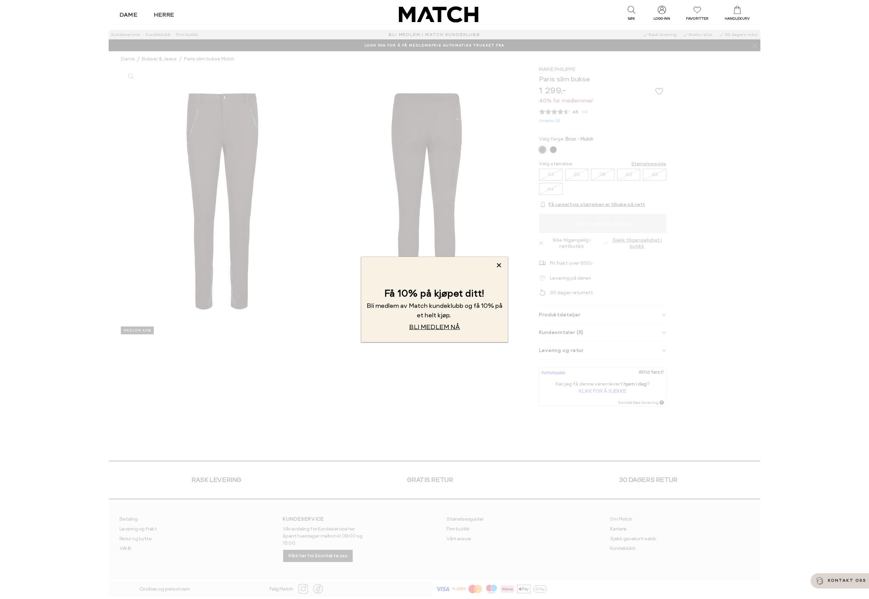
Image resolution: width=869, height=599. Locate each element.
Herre (164, 14)
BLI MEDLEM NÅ (434, 327)
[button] (631, 14)
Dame (128, 14)
